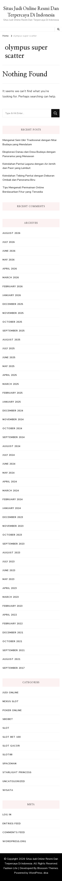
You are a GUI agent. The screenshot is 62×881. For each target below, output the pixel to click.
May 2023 (8, 579)
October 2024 (12, 428)
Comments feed (13, 832)
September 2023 (13, 543)
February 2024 (12, 499)
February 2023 (12, 606)
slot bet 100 (11, 737)
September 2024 (13, 437)
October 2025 (12, 321)
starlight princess (16, 772)
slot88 (7, 754)
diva (45, 873)
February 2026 (12, 286)
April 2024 (9, 481)
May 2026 (8, 259)
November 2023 (13, 526)
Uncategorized (13, 781)
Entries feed (11, 823)
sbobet (7, 719)
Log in (6, 814)
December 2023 (12, 517)
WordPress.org (14, 841)
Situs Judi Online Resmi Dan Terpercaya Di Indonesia (31, 11)
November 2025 (13, 313)
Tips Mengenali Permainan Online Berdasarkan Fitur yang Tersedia (23, 190)
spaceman (9, 763)
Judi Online (10, 692)
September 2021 (13, 650)
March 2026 (10, 277)
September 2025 (13, 330)
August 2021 (11, 659)
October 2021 (12, 641)
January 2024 (11, 508)
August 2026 (11, 233)
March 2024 (10, 490)
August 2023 (11, 552)
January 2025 (11, 401)
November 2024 (13, 419)
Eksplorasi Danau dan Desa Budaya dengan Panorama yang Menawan (29, 154)
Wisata (7, 790)
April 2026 (9, 268)
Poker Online (12, 710)
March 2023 (10, 597)
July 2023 (8, 561)
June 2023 (8, 570)
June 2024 (8, 463)
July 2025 (8, 348)
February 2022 (12, 623)
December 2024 (12, 410)
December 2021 (12, 632)
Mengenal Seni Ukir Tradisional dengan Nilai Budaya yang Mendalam (29, 142)
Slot (5, 728)
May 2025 (8, 366)
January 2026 (11, 295)
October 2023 (12, 534)
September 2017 (13, 668)
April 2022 (9, 614)
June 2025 (8, 357)
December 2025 (12, 304)
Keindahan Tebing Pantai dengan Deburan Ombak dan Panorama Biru (28, 178)
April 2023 (9, 588)
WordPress (35, 873)
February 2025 (12, 392)
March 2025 (10, 384)
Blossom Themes (47, 868)
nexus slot (10, 701)
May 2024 (8, 472)
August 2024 (11, 446)
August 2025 (11, 339)
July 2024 (8, 455)
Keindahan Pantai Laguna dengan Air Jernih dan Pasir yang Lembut (29, 166)
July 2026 (8, 242)
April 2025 (9, 375)
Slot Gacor (11, 745)
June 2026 (8, 250)
